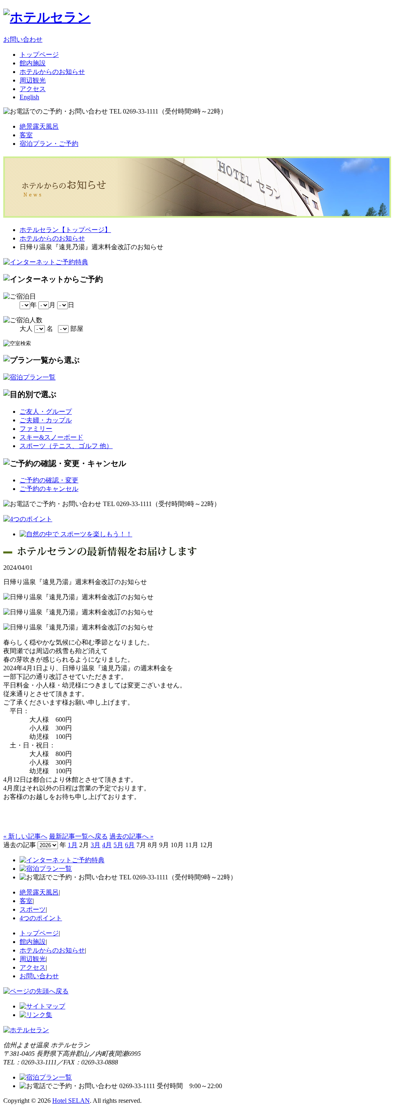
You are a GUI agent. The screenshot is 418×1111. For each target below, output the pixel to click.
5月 (118, 844)
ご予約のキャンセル (49, 488)
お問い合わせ (22, 39)
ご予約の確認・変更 (49, 480)
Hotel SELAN (71, 1100)
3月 (95, 844)
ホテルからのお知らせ (52, 71)
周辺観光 (33, 80)
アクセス (33, 88)
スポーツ (33, 909)
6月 (130, 844)
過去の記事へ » (131, 836)
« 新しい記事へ (25, 836)
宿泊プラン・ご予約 (49, 143)
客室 (26, 135)
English (29, 97)
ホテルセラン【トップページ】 (65, 229)
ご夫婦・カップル (46, 420)
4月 (107, 844)
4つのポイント (41, 918)
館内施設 (33, 63)
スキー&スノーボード (51, 437)
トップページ (39, 54)
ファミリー (36, 428)
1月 (73, 844)
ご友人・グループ (46, 411)
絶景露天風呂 (39, 126)
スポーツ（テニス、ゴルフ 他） (66, 445)
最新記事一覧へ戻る (78, 836)
